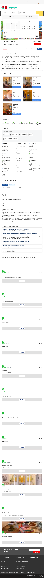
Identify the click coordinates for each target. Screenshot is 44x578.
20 (22, 28)
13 (22, 26)
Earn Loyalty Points (5, 568)
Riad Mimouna (5, 370)
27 (14, 30)
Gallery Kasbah (27, 235)
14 (24, 26)
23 (4, 30)
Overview (5, 48)
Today (5, 36)
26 (11, 30)
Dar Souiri (29, 236)
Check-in (4, 12)
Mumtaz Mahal (5, 298)
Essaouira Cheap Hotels (20, 566)
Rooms (11, 48)
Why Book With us (5, 566)
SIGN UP (36, 552)
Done (37, 36)
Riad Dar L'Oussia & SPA (7, 275)
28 (16, 30)
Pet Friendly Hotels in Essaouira (22, 561)
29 (19, 30)
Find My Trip (25, 1)
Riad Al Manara (5, 322)
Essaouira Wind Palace (7, 465)
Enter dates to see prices (16, 86)
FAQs (33, 48)
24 (6, 30)
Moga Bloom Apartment (7, 536)
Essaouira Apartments (20, 568)
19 (37, 26)
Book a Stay (38, 43)
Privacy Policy (3, 563)
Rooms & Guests (23, 12)
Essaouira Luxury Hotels (20, 565)
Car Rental (32, 560)
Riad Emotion (5, 346)
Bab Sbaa (33, 236)
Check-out (13, 12)
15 (27, 26)
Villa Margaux (5, 441)
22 (27, 28)
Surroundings (25, 48)
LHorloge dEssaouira (6, 236)
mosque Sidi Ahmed (23, 236)
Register (36, 1)
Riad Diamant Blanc (6, 512)
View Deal (22, 280)
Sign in (31, 1)
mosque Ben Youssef (34, 235)
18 (34, 26)
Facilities (18, 48)
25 (9, 30)
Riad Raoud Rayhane (6, 489)
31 (6, 32)
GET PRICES (39, 13)
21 (24, 28)
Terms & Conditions (5, 565)
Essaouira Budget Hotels (20, 563)
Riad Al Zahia (5, 393)
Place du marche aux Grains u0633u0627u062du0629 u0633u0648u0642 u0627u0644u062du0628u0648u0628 (16, 238)
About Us (3, 561)
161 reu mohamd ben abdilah (15, 236)
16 (29, 26)
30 (4, 32)
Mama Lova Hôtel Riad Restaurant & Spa (10, 417)
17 (32, 26)
